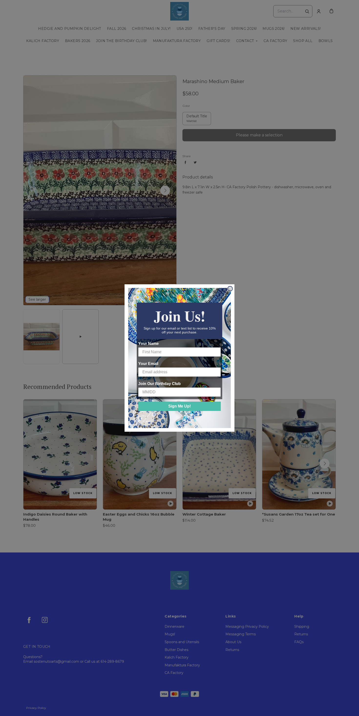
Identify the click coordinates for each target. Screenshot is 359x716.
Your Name (148, 343)
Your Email (148, 364)
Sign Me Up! (179, 406)
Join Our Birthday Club (159, 384)
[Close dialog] (230, 288)
